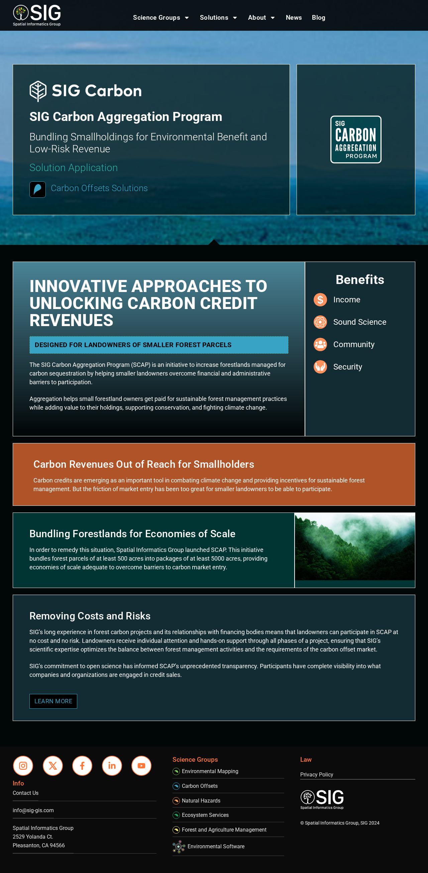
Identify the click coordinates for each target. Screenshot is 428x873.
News (294, 17)
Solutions (214, 17)
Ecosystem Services (205, 815)
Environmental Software (216, 846)
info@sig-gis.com (33, 810)
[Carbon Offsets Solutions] (37, 189)
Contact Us (25, 793)
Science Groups (156, 17)
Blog (318, 17)
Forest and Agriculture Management (224, 830)
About (257, 17)
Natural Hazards (201, 800)
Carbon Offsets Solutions (99, 188)
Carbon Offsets (200, 786)
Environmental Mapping (210, 771)
